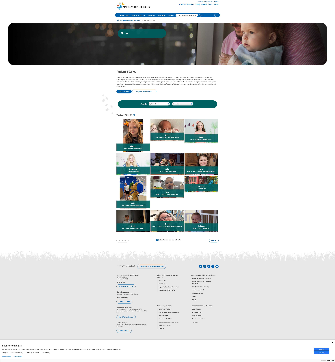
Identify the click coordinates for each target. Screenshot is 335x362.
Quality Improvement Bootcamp (201, 278)
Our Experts (195, 322)
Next (213, 240)
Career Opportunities (164, 306)
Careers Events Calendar (166, 319)
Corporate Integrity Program (167, 290)
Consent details (6, 356)
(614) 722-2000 (120, 282)
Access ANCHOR (124, 331)
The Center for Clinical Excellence (203, 275)
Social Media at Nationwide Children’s (152, 266)
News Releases (196, 309)
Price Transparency (122, 297)
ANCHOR (161, 328)
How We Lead (162, 283)
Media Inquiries (196, 312)
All (134, 115)
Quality (198, 4)
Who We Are (162, 280)
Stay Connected (197, 315)
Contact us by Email (126, 286)
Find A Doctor (124, 15)
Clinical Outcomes (197, 293)
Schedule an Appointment (205, 1)
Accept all (321, 349)
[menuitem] (124, 15)
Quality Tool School (198, 290)
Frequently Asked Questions (144, 91)
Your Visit (171, 15)
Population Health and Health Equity (169, 287)
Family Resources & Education (186, 15)
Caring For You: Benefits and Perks (169, 312)
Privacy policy (18, 356)
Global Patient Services (126, 317)
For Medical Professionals (186, 4)
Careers (216, 4)
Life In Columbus (163, 315)
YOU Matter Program (165, 325)
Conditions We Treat (138, 15)
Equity (194, 299)
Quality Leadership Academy (200, 286)
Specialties (151, 15)
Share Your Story (124, 91)
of (128, 115)
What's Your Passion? (165, 309)
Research (204, 4)
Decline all (321, 352)
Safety (194, 296)
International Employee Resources (169, 322)
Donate (210, 4)
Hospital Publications (198, 319)
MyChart (216, 1)
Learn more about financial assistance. (127, 294)
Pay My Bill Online (124, 301)
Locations (161, 15)
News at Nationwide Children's (202, 306)
